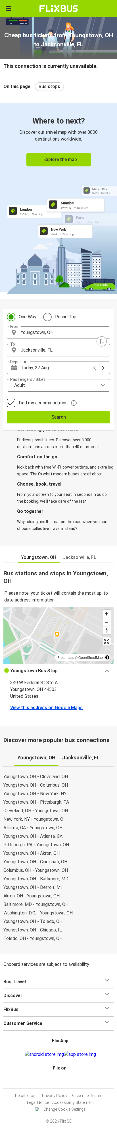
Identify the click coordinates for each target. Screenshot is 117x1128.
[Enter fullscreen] (107, 641)
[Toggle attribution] (107, 657)
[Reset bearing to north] (107, 630)
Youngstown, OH (38, 557)
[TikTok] (64, 1081)
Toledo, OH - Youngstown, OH (32, 938)
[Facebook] (56, 1081)
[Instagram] (57, 1081)
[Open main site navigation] (8, 8)
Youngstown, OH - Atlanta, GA (32, 836)
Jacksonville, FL (79, 557)
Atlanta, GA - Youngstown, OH (32, 827)
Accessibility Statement (73, 1102)
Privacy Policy (54, 1095)
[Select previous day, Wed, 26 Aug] (94, 367)
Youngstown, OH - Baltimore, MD (35, 878)
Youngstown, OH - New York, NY (34, 793)
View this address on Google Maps (46, 707)
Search (58, 417)
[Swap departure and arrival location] (102, 341)
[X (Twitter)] (63, 1081)
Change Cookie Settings (64, 1109)
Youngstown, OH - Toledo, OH (32, 921)
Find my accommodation (43, 403)
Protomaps (65, 657)
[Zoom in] (107, 614)
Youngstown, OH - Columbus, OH (35, 785)
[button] (58, 333)
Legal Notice (38, 1102)
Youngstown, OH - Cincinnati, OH (35, 861)
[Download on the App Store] (80, 1054)
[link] (58, 197)
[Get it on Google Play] (44, 1054)
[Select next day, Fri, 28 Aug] (103, 367)
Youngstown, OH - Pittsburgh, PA (36, 802)
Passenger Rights (86, 1095)
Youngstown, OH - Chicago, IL (32, 930)
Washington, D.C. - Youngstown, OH (38, 913)
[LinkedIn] (61, 1081)
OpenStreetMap (90, 657)
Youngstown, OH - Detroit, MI (32, 887)
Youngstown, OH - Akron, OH (31, 853)
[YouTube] (59, 1081)
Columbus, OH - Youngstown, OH (35, 870)
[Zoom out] (107, 622)
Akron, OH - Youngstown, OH (31, 896)
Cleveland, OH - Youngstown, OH (35, 810)
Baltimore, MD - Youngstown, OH (35, 904)
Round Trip (65, 316)
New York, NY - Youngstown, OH (34, 819)
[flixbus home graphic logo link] (59, 8)
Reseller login (27, 1095)
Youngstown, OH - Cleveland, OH (35, 776)
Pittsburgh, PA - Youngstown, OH (36, 844)
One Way (27, 316)
